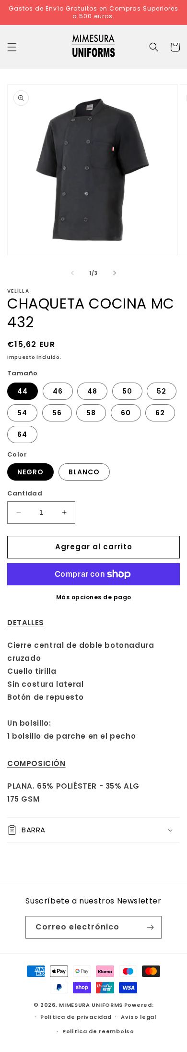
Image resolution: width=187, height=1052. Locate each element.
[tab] (93, 622)
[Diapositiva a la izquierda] (72, 273)
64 (22, 434)
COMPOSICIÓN (36, 763)
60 (126, 413)
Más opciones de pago (93, 597)
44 (22, 391)
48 (92, 391)
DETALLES (25, 623)
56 (57, 413)
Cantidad (24, 493)
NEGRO (30, 472)
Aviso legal (138, 1017)
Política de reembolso (98, 1031)
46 (58, 391)
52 (161, 391)
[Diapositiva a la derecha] (114, 273)
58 (91, 413)
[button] (12, 47)
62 (160, 413)
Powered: (139, 1005)
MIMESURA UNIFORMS (91, 1005)
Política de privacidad (75, 1017)
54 (22, 413)
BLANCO (84, 472)
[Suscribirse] (150, 927)
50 (127, 391)
